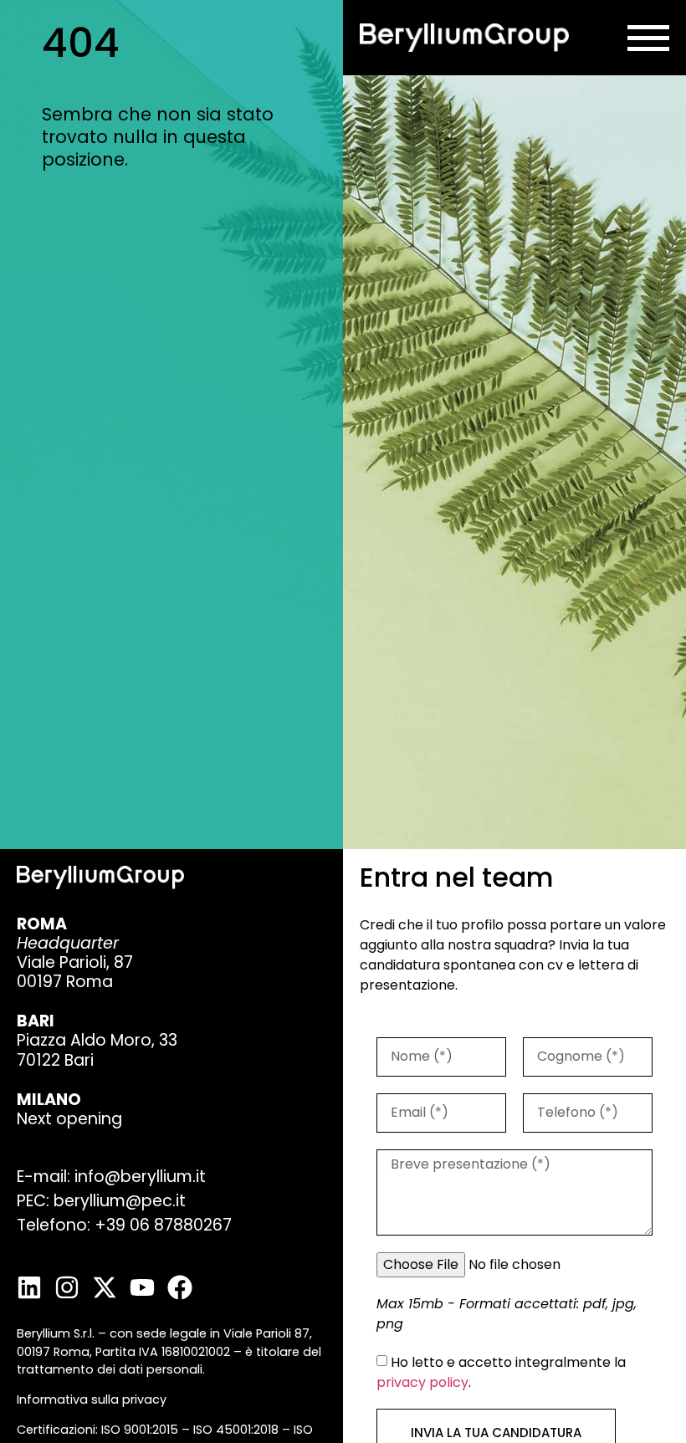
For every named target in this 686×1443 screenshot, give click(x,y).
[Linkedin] (29, 1287)
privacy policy (422, 1382)
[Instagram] (66, 1287)
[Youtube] (142, 1287)
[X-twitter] (104, 1287)
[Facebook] (179, 1287)
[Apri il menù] (648, 37)
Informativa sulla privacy (91, 1399)
